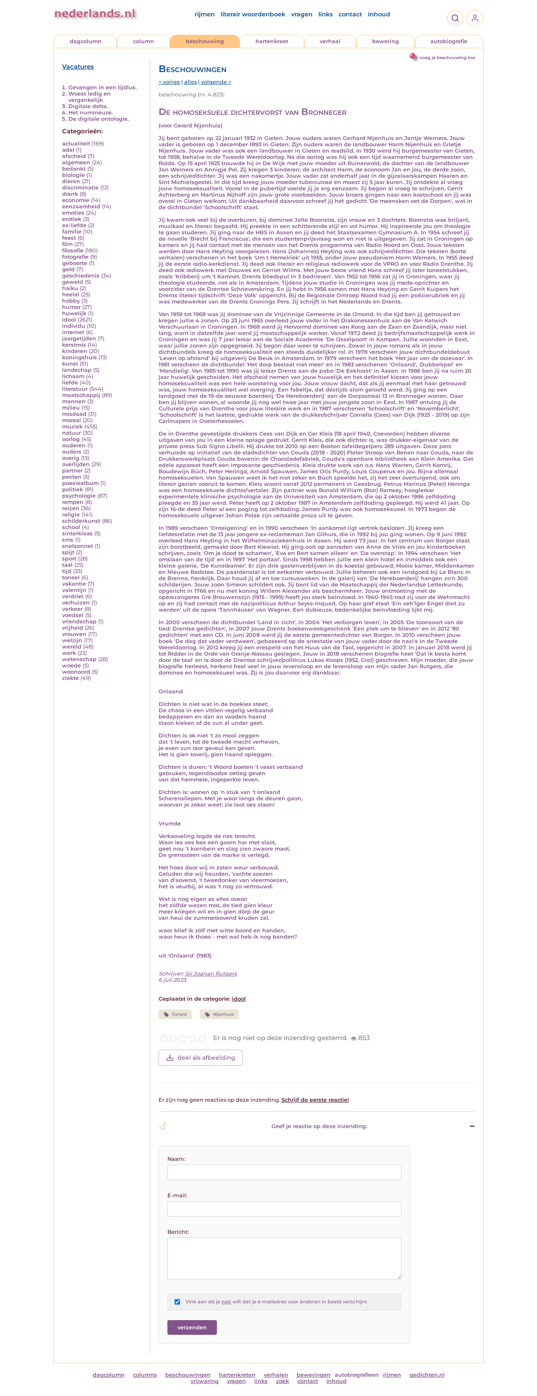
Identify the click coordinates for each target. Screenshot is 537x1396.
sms (67, 540)
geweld (72, 282)
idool (69, 320)
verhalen (276, 1375)
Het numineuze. (90, 112)
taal (67, 565)
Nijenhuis (223, 1014)
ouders (71, 452)
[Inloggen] (475, 18)
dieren (71, 181)
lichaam (73, 376)
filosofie (72, 250)
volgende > (216, 82)
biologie (73, 175)
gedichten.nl (427, 1375)
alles (190, 82)
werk (69, 653)
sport (69, 558)
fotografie (75, 257)
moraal (71, 420)
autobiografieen (357, 1375)
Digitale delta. (88, 106)
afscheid (74, 156)
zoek (282, 1381)
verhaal (330, 41)
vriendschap (79, 621)
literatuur (75, 389)
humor (71, 307)
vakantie (74, 584)
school (71, 527)
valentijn (74, 590)
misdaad (74, 414)
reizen (70, 508)
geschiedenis (80, 275)
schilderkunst (81, 521)
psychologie (79, 496)
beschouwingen (188, 1375)
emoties (73, 213)
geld (68, 269)
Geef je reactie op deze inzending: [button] (319, 1126)
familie (71, 231)
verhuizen (76, 602)
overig (70, 458)
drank (70, 194)
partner (72, 470)
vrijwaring (204, 1381)
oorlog (71, 439)
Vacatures (78, 66)
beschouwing (205, 41)
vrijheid (72, 628)
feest (69, 238)
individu (73, 326)
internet (73, 332)
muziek (72, 426)
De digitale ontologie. (98, 119)
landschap (76, 370)
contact (350, 14)
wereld (71, 647)
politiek (72, 489)
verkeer (72, 609)
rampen (72, 502)
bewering (385, 41)
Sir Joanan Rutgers (211, 973)
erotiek (71, 219)
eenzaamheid (81, 206)
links (325, 14)
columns (145, 1375)
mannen (74, 401)
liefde (70, 382)
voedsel (72, 615)
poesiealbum (80, 483)
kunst (70, 364)
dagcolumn (86, 41)
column (143, 41)
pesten (71, 477)
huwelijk (74, 313)
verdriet (72, 596)
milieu (71, 408)
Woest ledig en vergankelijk (89, 97)
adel (68, 150)
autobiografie (448, 41)
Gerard (179, 1014)
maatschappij (81, 395)
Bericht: (178, 1232)
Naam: (176, 1159)
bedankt (74, 169)
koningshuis (79, 357)
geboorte (74, 263)
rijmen (205, 14)
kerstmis (74, 345)
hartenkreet (271, 41)
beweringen (314, 1375)
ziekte (70, 678)
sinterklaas (77, 533)
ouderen (74, 445)
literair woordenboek (253, 14)
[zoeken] (455, 18)
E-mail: (177, 1195)
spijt (68, 552)
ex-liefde (74, 225)
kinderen (74, 351)
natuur (71, 433)
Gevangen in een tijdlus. (102, 87)
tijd (66, 571)
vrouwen (74, 634)
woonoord (76, 672)
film (67, 244)
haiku (70, 288)
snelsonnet (77, 546)
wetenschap (79, 659)
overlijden (76, 464)
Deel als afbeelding (206, 1057)
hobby (71, 301)
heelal (70, 294)
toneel (71, 577)
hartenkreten (237, 1375)
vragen (302, 14)
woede (71, 665)
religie (71, 514)
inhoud (379, 14)
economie (75, 200)
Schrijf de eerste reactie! (315, 1100)
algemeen (76, 162)
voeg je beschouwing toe (447, 57)
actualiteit (76, 143)
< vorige (169, 82)
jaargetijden (79, 338)
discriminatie (80, 187)
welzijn (72, 640)
